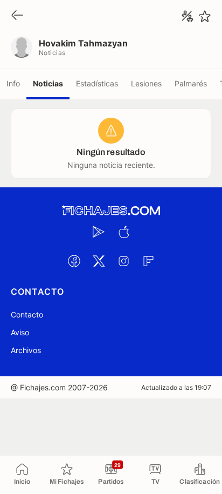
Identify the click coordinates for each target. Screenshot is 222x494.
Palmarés (191, 83)
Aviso (20, 332)
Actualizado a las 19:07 (176, 387)
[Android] (99, 232)
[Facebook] (74, 261)
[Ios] (123, 232)
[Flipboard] (148, 261)
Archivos (26, 350)
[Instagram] (123, 261)
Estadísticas (97, 83)
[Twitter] (99, 261)
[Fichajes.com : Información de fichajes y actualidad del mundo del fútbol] (111, 211)
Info (13, 83)
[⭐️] (204, 16)
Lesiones (146, 83)
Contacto (27, 314)
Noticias (48, 83)
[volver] (17, 16)
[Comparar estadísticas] (187, 16)
